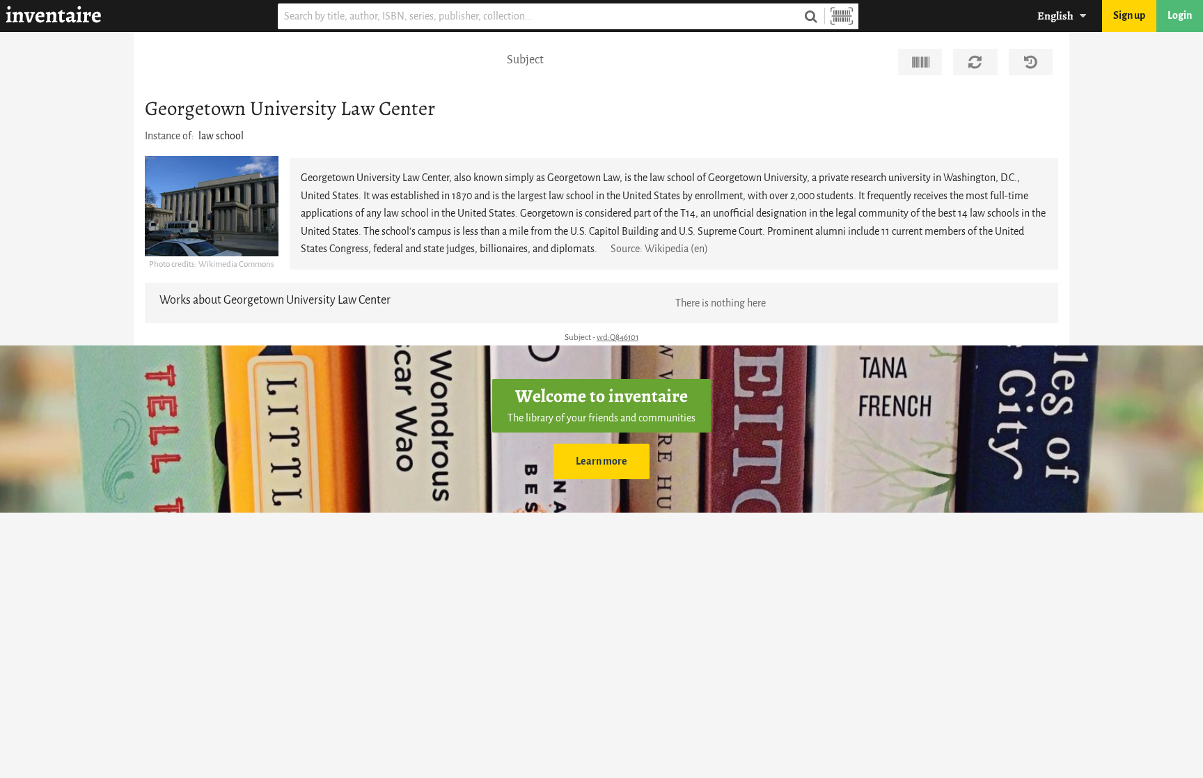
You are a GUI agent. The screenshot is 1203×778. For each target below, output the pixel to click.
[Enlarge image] (211, 206)
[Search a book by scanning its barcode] (841, 16)
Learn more (601, 461)
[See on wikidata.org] (920, 62)
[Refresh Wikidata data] (975, 62)
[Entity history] (1031, 62)
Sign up (1129, 15)
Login (1179, 15)
